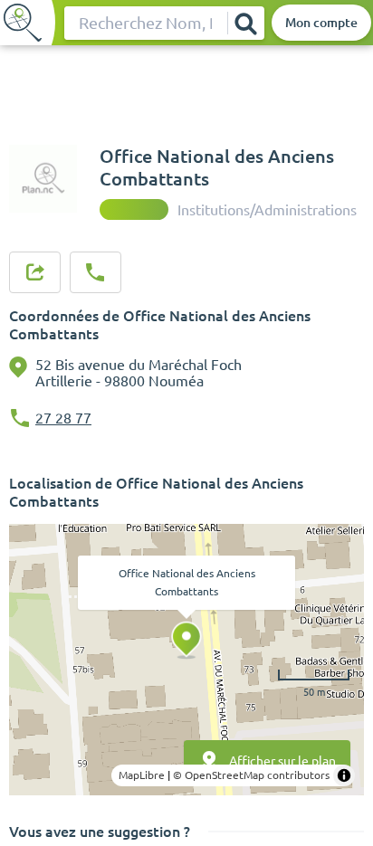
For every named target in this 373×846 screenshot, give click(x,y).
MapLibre (142, 775)
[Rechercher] (245, 23)
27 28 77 (63, 418)
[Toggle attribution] (344, 775)
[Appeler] (95, 272)
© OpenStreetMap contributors (251, 775)
